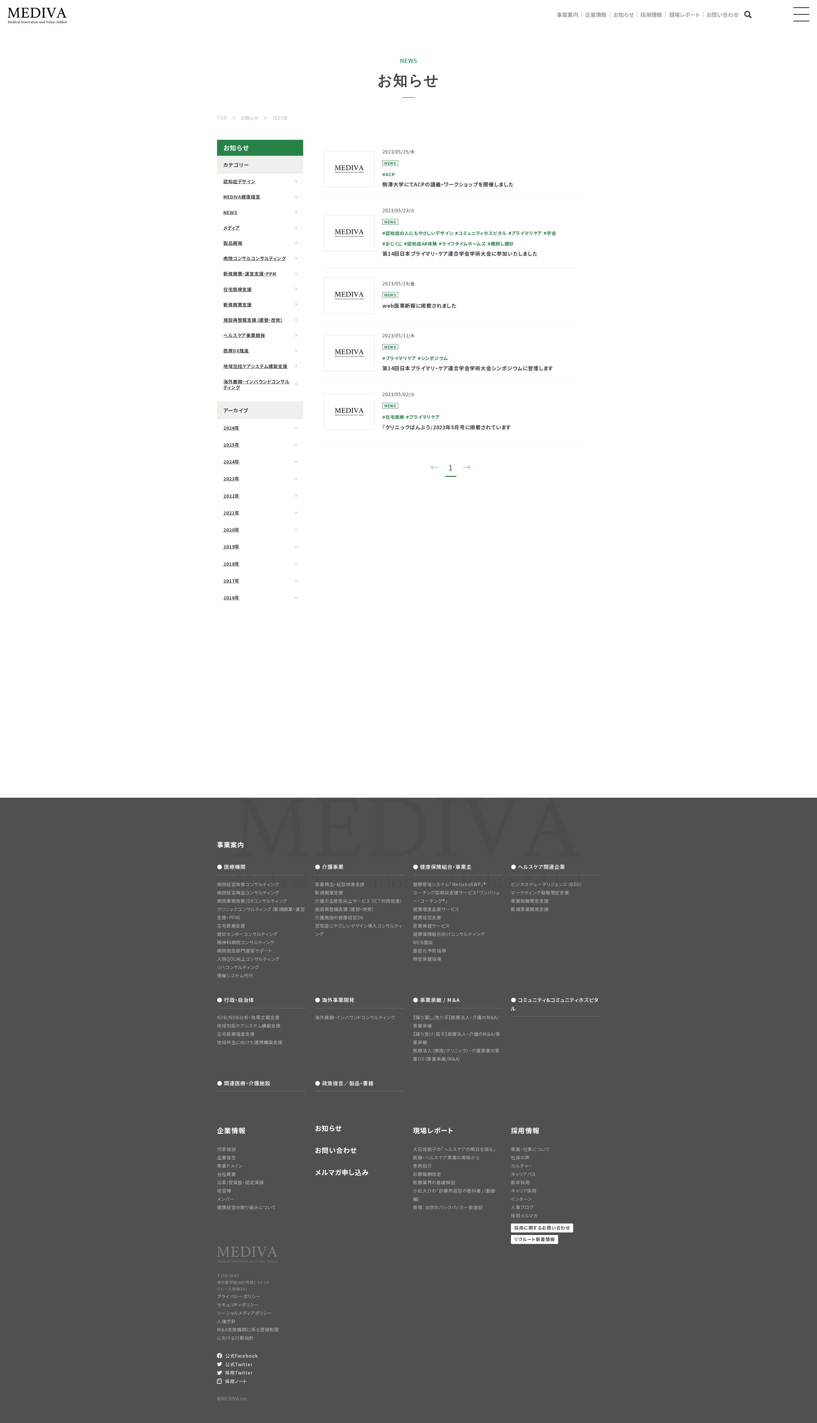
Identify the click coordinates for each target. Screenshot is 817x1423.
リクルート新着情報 (534, 1239)
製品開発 (232, 243)
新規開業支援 (237, 304)
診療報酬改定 (427, 1174)
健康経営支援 (427, 917)
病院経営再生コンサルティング (248, 892)
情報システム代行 (235, 975)
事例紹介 (422, 1166)
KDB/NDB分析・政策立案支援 (248, 1017)
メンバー (225, 1199)
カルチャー (522, 1166)
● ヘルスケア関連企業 (538, 866)
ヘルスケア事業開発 (244, 335)
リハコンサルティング (238, 967)
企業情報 (596, 15)
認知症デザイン (239, 181)
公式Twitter (239, 1364)
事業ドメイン (230, 1166)
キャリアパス (523, 1174)
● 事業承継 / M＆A (436, 1000)
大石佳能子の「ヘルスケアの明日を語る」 (454, 1149)
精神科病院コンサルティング (245, 942)
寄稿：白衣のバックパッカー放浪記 (448, 1207)
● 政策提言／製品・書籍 (344, 1083)
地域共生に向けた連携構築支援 (250, 1042)
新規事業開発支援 (530, 909)
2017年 (231, 580)
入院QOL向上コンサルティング (248, 959)
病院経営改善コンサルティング (248, 884)
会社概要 (226, 1174)
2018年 (231, 564)
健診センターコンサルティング (247, 934)
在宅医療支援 (237, 289)
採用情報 (651, 15)
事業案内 (567, 15)
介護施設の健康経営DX (339, 917)
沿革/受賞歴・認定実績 (240, 1182)
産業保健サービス (431, 925)
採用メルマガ (524, 1215)
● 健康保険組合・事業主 (442, 866)
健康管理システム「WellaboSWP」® (449, 884)
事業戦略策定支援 (530, 901)
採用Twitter (239, 1372)
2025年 (231, 444)
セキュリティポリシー (238, 1304)
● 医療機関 (231, 866)
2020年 (231, 529)
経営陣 (224, 1190)
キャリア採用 (524, 1190)
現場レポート (684, 15)
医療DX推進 (236, 350)
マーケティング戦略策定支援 (540, 892)
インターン (521, 1199)
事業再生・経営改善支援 (340, 884)
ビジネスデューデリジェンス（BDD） (547, 884)
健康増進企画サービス (436, 909)
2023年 (231, 478)
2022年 (231, 496)
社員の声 (520, 1157)
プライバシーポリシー (238, 1296)
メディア (231, 227)
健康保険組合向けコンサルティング (448, 934)
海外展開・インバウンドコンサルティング (256, 384)
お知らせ (623, 15)
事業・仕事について (530, 1149)
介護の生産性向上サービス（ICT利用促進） (359, 901)
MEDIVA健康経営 (241, 196)
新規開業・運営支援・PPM (249, 273)
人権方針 (226, 1321)
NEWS (230, 212)
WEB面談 (423, 942)
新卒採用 (520, 1182)
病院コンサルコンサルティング (254, 258)
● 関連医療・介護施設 (243, 1083)
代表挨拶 (226, 1149)
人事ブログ (522, 1207)
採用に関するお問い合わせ (542, 1227)
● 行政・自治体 (235, 1000)
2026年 (231, 428)
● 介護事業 (329, 866)
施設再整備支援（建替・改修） (253, 320)
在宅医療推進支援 (236, 1034)
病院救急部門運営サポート (244, 950)
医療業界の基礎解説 (434, 1182)
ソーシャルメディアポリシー (244, 1313)
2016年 (231, 597)
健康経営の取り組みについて (246, 1207)
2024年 (231, 461)
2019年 (231, 546)
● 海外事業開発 (335, 1000)
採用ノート (236, 1381)
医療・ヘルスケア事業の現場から (446, 1157)
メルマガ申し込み (342, 1172)
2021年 (231, 512)
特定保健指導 (427, 959)
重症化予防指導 (429, 950)
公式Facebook (241, 1355)
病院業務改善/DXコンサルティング (252, 901)
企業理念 (226, 1157)
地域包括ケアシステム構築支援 (255, 366)
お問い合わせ (722, 15)
